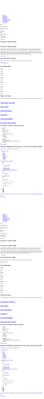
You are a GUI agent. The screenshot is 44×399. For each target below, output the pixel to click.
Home (4, 152)
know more (2, 31)
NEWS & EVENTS (6, 19)
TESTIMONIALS (6, 20)
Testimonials (5, 157)
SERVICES (5, 18)
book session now (4, 62)
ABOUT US (5, 16)
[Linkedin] (3, 191)
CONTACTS (5, 22)
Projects (4, 354)
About (4, 153)
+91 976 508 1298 (6, 175)
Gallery (4, 158)
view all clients (4, 144)
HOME (4, 15)
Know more (3, 55)
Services (4, 156)
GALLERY (5, 21)
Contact (4, 159)
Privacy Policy (3, 196)
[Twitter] (3, 189)
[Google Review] (3, 190)
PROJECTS (5, 17)
